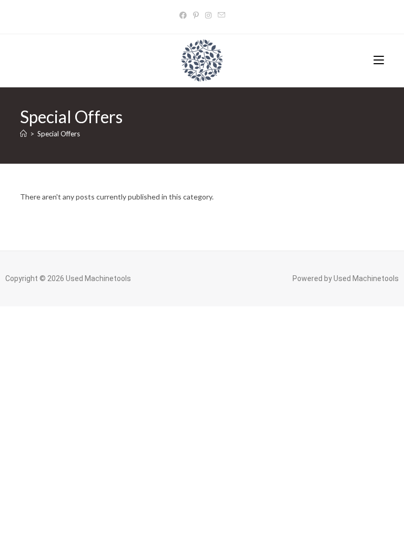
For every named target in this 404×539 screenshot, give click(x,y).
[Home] (23, 133)
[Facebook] (183, 15)
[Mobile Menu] (378, 60)
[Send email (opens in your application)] (221, 15)
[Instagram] (208, 15)
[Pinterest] (196, 15)
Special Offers (58, 133)
